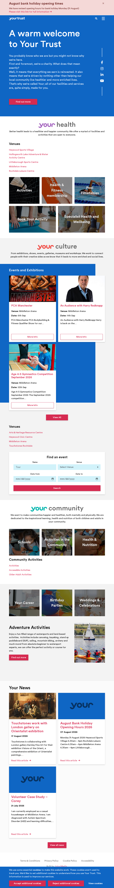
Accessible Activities (19, 570)
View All (57, 417)
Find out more (23, 102)
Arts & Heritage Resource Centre (26, 432)
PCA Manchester (21, 305)
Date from (35, 474)
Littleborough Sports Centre (23, 162)
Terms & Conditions (30, 861)
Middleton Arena (17, 166)
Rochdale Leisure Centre (21, 171)
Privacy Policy (51, 861)
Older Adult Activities (20, 574)
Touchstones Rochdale (20, 446)
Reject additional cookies (66, 883)
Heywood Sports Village (21, 150)
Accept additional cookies (27, 883)
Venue (79, 462)
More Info (40, 337)
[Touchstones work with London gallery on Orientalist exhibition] (32, 706)
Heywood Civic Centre (20, 437)
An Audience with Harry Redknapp (81, 305)
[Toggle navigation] (103, 18)
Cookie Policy (70, 861)
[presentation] (32, 289)
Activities (14, 566)
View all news (57, 845)
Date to (79, 474)
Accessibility (87, 861)
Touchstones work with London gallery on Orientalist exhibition (29, 727)
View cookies (95, 883)
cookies (37, 870)
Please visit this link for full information (29, 12)
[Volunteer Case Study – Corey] (32, 780)
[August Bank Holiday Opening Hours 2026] (81, 706)
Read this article (20, 760)
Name (35, 462)
